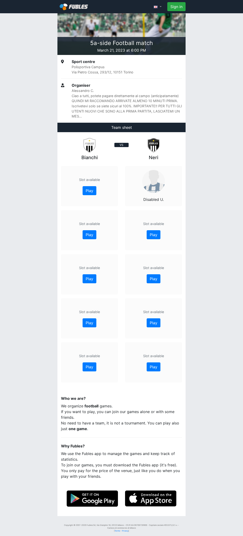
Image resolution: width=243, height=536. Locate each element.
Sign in (176, 6)
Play (89, 190)
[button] (158, 6)
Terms (117, 531)
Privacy (125, 531)
